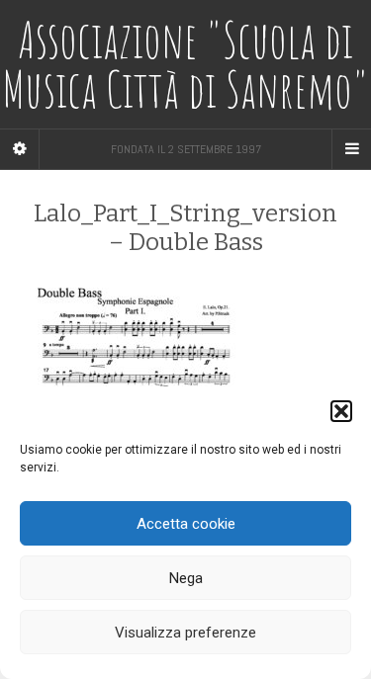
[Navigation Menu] (351, 149)
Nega (186, 578)
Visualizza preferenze (185, 632)
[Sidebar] (20, 149)
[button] (341, 411)
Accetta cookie (186, 524)
